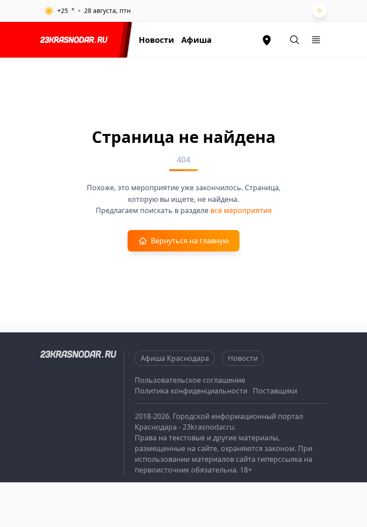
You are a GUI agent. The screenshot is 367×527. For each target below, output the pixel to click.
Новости (156, 39)
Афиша (196, 39)
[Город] (266, 40)
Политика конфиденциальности (191, 391)
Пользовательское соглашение (190, 380)
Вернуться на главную (190, 241)
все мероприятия (241, 210)
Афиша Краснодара (175, 358)
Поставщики (275, 391)
